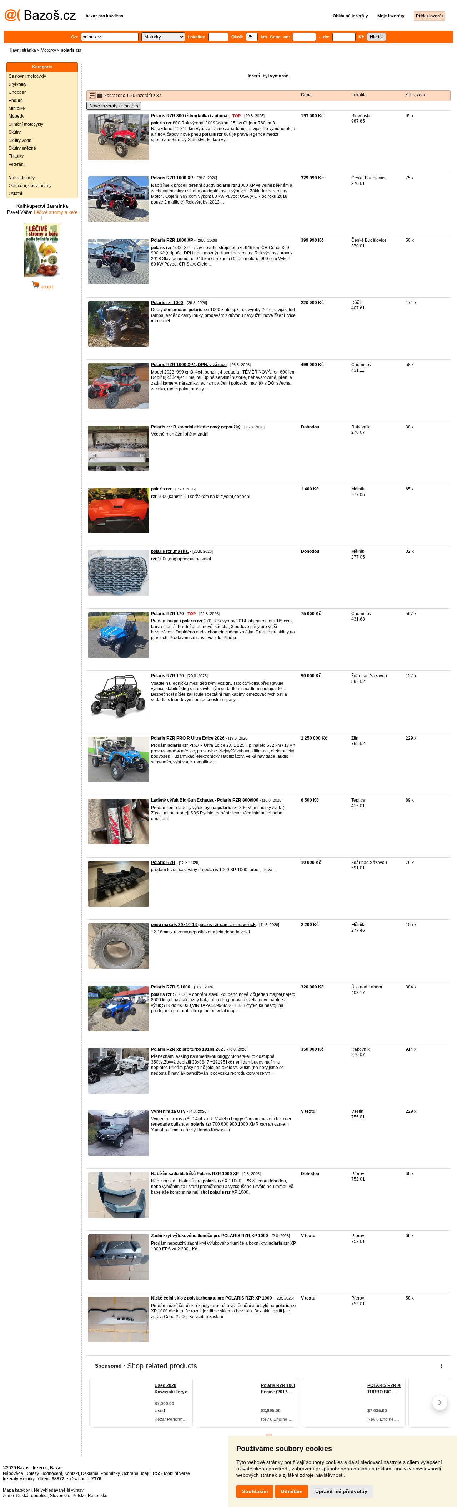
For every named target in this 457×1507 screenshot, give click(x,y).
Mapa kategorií (17, 1490)
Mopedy (16, 116)
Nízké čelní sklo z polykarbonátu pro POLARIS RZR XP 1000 (211, 1298)
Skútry (15, 132)
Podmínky (110, 1473)
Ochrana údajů (136, 1473)
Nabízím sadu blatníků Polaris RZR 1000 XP (195, 1173)
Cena (306, 94)
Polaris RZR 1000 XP (172, 177)
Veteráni (17, 164)
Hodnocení (51, 1473)
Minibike (17, 108)
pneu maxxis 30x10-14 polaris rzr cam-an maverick (203, 924)
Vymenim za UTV (168, 1111)
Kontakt (71, 1473)
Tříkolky (16, 156)
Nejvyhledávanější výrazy (59, 1490)
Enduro (16, 100)
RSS (157, 1473)
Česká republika (32, 1495)
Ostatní (15, 193)
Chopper (17, 92)
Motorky (48, 50)
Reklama (90, 1473)
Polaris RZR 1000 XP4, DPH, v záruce (189, 364)
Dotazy (32, 1473)
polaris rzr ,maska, (170, 551)
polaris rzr (161, 489)
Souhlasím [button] (255, 1491)
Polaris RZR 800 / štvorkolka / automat (190, 115)
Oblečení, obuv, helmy (30, 185)
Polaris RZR (163, 862)
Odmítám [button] (291, 1491)
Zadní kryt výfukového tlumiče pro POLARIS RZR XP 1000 (209, 1235)
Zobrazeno (415, 94)
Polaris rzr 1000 (167, 302)
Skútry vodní (20, 140)
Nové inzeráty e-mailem (113, 105)
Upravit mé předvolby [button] (341, 1491)
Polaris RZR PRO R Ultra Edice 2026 (188, 738)
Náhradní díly (22, 177)
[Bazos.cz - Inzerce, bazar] (40, 19)
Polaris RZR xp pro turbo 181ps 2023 (188, 1049)
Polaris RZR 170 (167, 613)
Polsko (79, 1495)
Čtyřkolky (17, 84)
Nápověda (13, 1473)
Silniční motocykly (26, 124)
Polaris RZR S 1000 (170, 986)
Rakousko (97, 1495)
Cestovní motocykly (27, 76)
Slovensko (60, 1495)
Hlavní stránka (22, 50)
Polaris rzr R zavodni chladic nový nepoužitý (196, 427)
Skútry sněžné (22, 148)
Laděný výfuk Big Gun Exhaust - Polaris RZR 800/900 (204, 800)
